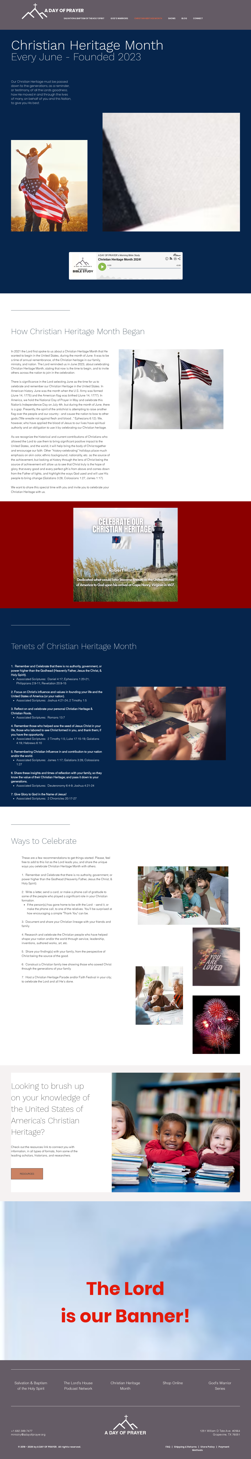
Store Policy (207, 1446)
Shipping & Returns (185, 1446)
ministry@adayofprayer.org (28, 1434)
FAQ (168, 1446)
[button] (125, 555)
